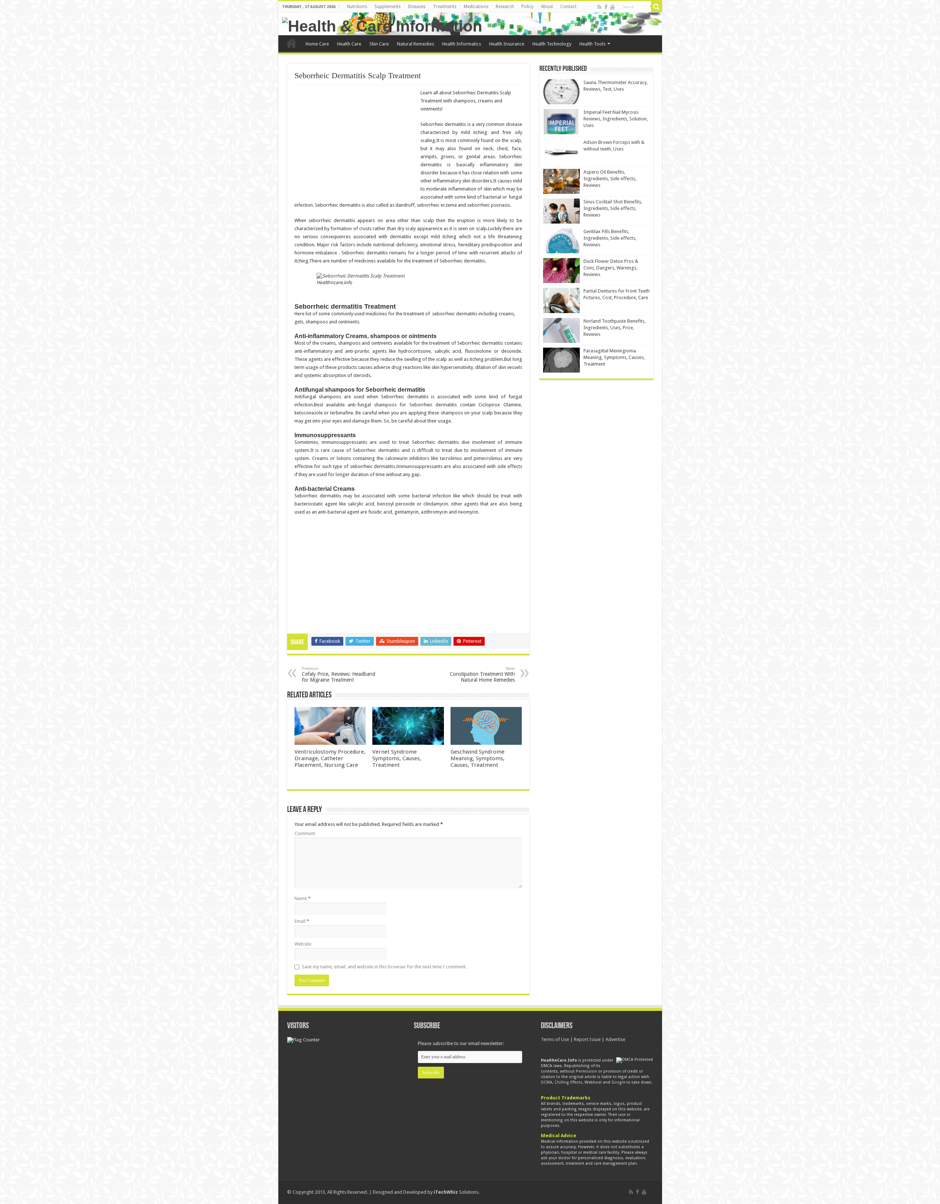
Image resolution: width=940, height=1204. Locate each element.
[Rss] (599, 7)
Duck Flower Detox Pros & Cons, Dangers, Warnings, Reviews (610, 267)
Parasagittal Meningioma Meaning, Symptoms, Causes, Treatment (614, 357)
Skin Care (379, 44)
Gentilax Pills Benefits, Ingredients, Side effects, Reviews (609, 238)
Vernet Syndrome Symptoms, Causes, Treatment (396, 758)
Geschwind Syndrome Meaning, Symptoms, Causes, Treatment (478, 758)
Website (302, 944)
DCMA (546, 1082)
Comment (304, 833)
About (547, 6)
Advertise (615, 1039)
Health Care (349, 44)
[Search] (656, 6)
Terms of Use (555, 1039)
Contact (568, 6)
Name (302, 898)
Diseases (417, 6)
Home (291, 43)
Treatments (444, 6)
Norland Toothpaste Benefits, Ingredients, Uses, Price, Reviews (614, 327)
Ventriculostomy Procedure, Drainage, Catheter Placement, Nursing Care (329, 758)
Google (618, 1082)
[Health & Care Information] (382, 25)
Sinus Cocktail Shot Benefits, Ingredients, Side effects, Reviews (612, 208)
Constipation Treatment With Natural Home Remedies (482, 674)
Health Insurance (506, 44)
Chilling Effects (568, 1082)
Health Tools (592, 44)
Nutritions (357, 6)
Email (301, 921)
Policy (527, 6)
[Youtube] (612, 7)
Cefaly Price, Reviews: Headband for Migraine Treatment (338, 674)
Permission (586, 1071)
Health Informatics (461, 44)
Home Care (317, 44)
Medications (476, 6)
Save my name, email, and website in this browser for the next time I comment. (384, 966)
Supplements (388, 6)
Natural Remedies (415, 44)
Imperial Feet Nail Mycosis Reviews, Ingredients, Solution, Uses (615, 118)
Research (505, 6)
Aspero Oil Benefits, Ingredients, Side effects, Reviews (609, 178)
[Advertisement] (356, 142)
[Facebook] (606, 7)
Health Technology (551, 44)
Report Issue (587, 1039)
